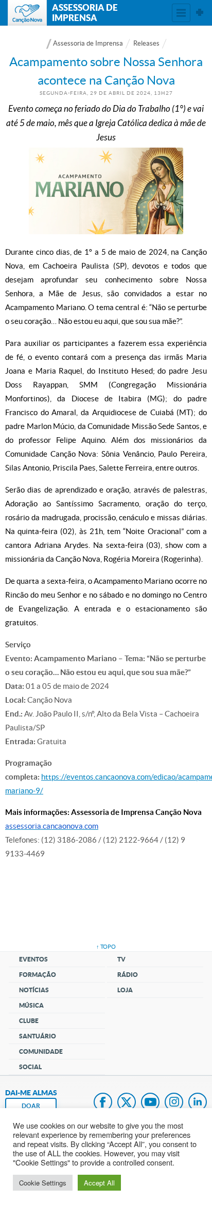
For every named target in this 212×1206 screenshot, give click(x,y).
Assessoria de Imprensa (88, 43)
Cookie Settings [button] (42, 1183)
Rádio (127, 974)
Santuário (37, 1036)
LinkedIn (197, 1103)
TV (121, 959)
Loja (125, 990)
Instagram (174, 1103)
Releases (146, 43)
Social (30, 1067)
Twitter (126, 1103)
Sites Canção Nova (199, 13)
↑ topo (106, 947)
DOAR (31, 1105)
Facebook (103, 1103)
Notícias (34, 990)
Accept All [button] (99, 1183)
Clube (29, 1020)
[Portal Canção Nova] (27, 13)
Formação (37, 974)
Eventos (33, 959)
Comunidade (41, 1051)
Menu (181, 13)
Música (31, 1005)
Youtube (150, 1103)
